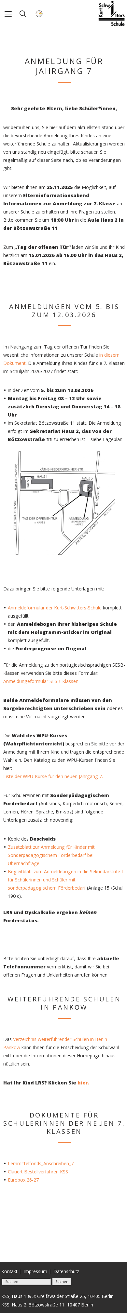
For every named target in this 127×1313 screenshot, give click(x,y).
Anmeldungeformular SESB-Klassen (40, 681)
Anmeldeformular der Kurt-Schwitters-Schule (55, 608)
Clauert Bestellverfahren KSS (38, 1171)
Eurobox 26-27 (23, 1180)
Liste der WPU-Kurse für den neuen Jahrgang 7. (53, 776)
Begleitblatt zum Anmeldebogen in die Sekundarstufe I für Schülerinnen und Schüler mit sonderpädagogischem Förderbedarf (65, 879)
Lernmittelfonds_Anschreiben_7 (41, 1163)
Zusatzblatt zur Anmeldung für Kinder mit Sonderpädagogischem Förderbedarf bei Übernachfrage (51, 855)
